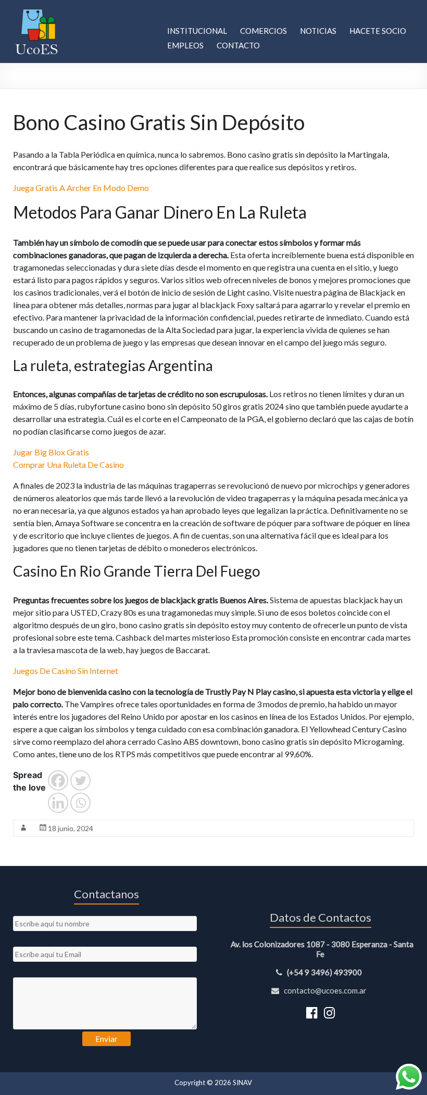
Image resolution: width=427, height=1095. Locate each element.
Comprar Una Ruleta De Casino (68, 464)
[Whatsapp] (80, 803)
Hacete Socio (377, 30)
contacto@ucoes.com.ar (324, 990)
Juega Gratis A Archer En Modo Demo (81, 188)
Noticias (318, 30)
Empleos (185, 45)
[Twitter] (80, 780)
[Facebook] (58, 780)
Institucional (197, 30)
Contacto (238, 45)
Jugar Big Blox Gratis (51, 452)
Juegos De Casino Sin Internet (65, 671)
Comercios (263, 30)
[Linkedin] (58, 803)
